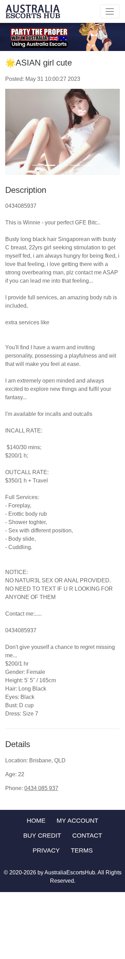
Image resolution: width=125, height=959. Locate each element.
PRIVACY (46, 850)
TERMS (82, 850)
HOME (36, 820)
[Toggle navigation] (109, 11)
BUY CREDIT (42, 835)
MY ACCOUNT (77, 820)
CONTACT (87, 835)
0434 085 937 (41, 788)
